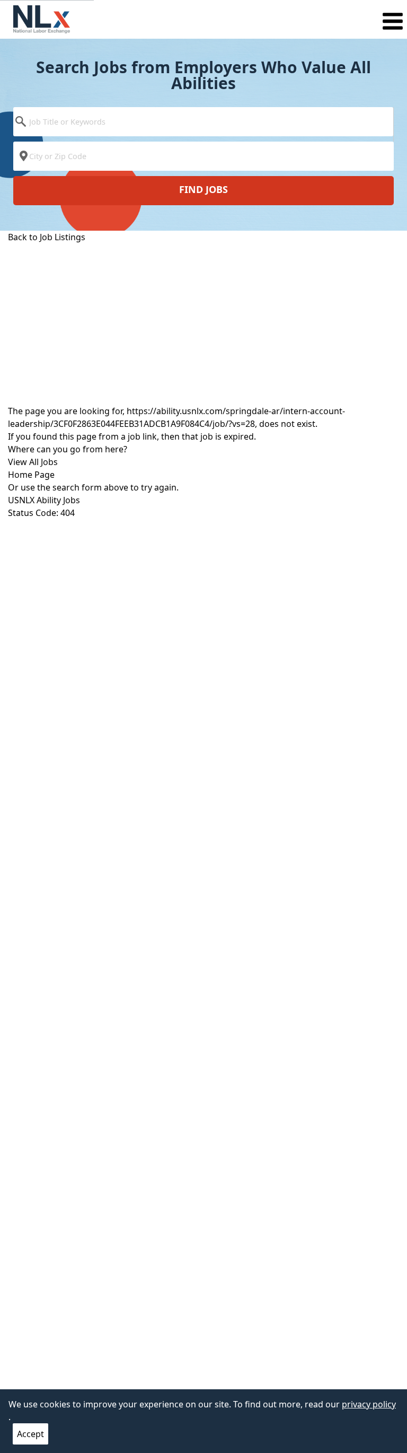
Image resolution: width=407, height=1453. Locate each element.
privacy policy (369, 1404)
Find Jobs (203, 189)
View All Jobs (33, 462)
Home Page (31, 474)
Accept (30, 1434)
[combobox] (203, 124)
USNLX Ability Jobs (44, 500)
